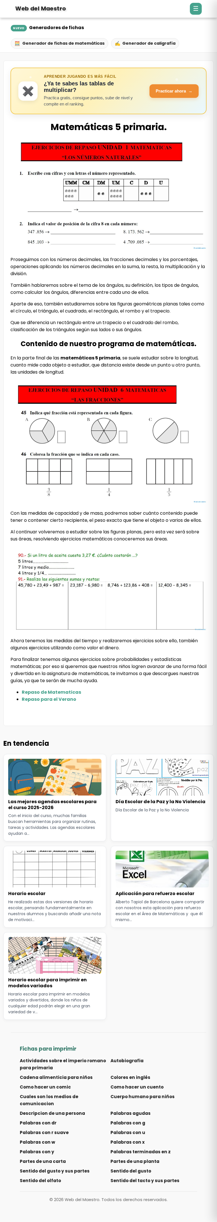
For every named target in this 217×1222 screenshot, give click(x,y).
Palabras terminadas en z (140, 1152)
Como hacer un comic (45, 1087)
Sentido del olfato (40, 1181)
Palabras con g (127, 1123)
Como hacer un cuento (137, 1087)
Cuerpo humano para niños (142, 1097)
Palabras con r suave (44, 1132)
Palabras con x (127, 1142)
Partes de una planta (134, 1161)
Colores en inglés (130, 1077)
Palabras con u (127, 1132)
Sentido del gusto (130, 1171)
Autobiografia (127, 1061)
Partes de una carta (43, 1161)
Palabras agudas (130, 1113)
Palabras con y (37, 1152)
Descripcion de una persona (52, 1113)
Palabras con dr (38, 1123)
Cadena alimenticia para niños (56, 1077)
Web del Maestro (40, 8)
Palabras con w (37, 1142)
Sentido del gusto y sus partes (55, 1171)
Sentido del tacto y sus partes (144, 1181)
